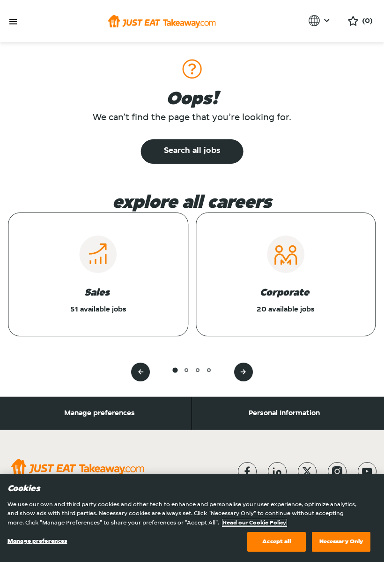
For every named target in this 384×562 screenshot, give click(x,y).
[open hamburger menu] (13, 21)
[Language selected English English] (320, 20)
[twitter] (307, 471)
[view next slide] (243, 372)
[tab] (174, 369)
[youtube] (367, 471)
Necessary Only (341, 542)
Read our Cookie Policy (254, 523)
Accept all (276, 542)
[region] (192, 518)
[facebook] (247, 471)
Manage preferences (99, 413)
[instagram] (337, 471)
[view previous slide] (140, 372)
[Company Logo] (162, 21)
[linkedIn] (277, 471)
